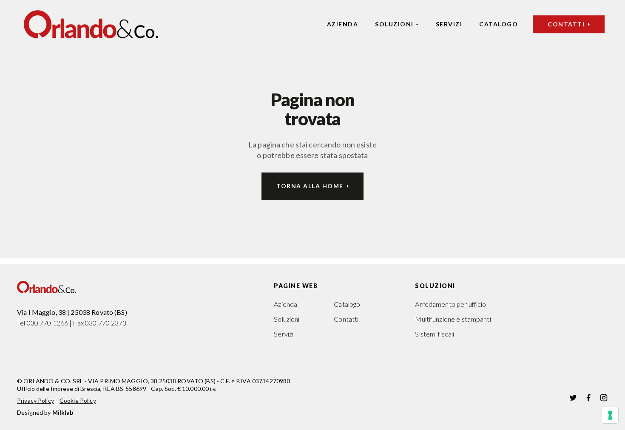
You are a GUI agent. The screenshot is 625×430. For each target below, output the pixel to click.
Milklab (63, 412)
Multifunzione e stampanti (453, 319)
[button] (396, 24)
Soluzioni (394, 24)
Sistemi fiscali (434, 334)
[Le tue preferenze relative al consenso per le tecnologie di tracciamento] (610, 415)
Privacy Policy (35, 400)
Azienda (342, 24)
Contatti (346, 319)
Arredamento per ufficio (450, 304)
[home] (91, 24)
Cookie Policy (78, 400)
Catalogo (498, 24)
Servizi (449, 24)
